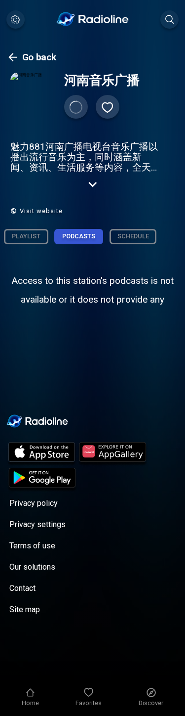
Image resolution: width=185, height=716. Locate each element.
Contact (22, 588)
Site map (24, 609)
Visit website (41, 211)
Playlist (26, 236)
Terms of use (32, 545)
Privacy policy (33, 503)
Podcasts (78, 236)
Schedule (133, 236)
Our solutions (32, 567)
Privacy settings (37, 524)
